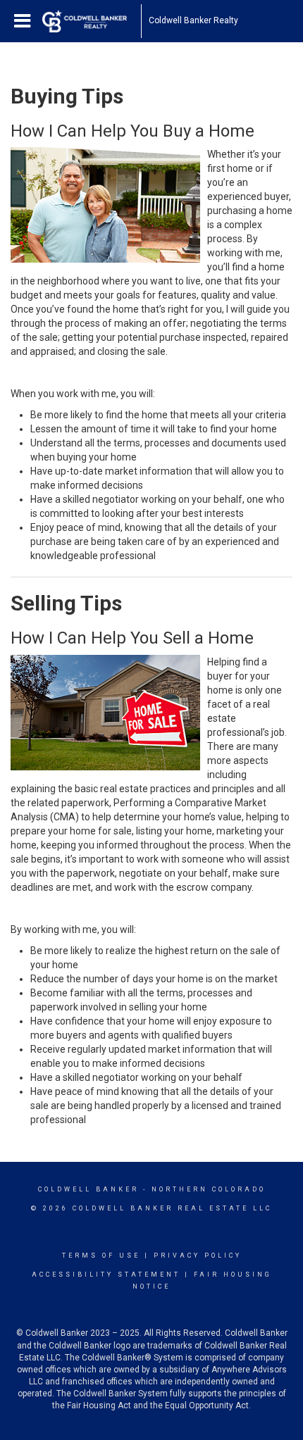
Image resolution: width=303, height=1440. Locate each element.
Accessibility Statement (106, 1274)
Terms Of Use (101, 1255)
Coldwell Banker (88, 1189)
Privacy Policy (198, 1255)
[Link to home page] (91, 21)
